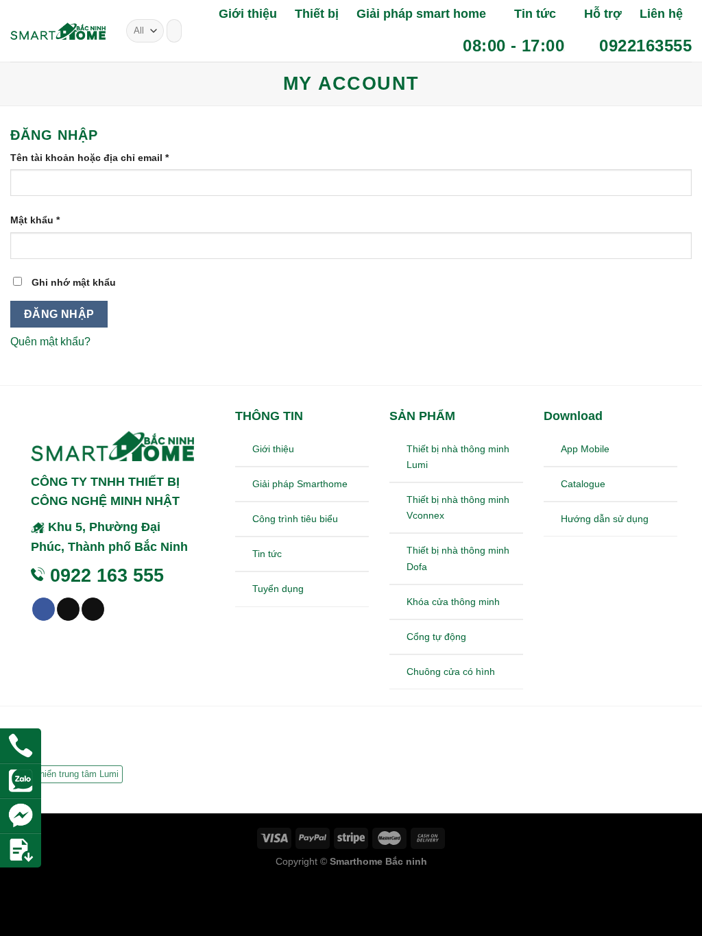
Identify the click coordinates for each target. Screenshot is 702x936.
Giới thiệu (248, 14)
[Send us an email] (93, 609)
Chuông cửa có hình (451, 671)
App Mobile (585, 448)
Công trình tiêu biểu (295, 518)
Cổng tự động (436, 636)
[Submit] (169, 30)
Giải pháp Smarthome (300, 483)
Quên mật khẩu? (50, 341)
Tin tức (535, 14)
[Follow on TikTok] (68, 609)
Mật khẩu (35, 219)
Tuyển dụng (278, 588)
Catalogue (583, 483)
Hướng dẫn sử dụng (605, 518)
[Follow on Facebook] (43, 609)
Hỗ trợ (603, 14)
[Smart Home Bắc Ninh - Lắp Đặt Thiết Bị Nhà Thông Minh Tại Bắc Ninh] (58, 31)
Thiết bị (317, 14)
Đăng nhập (59, 314)
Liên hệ (661, 14)
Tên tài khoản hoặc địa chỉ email (89, 157)
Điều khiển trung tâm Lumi (66, 774)
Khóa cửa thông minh (453, 601)
